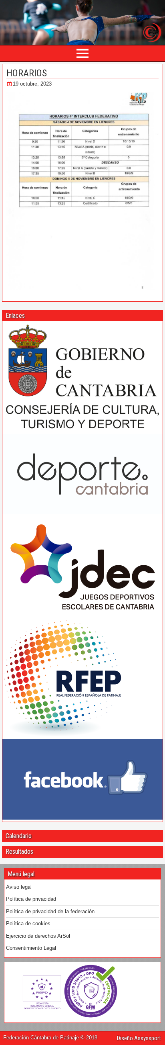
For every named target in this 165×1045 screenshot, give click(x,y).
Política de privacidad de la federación (50, 911)
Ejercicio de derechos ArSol (38, 936)
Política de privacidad (31, 899)
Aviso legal (19, 887)
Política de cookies (28, 923)
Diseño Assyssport (139, 1038)
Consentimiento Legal (31, 948)
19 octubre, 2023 (32, 84)
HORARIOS (26, 73)
